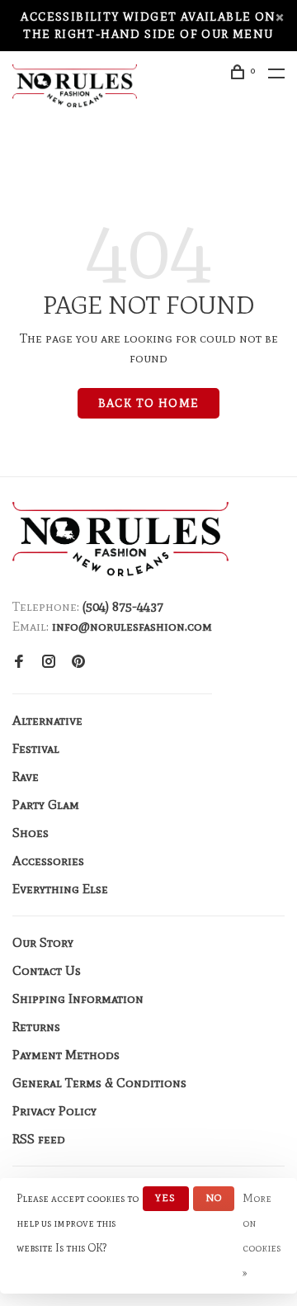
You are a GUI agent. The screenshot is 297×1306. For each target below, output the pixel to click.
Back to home (149, 403)
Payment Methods (66, 1054)
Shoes (30, 832)
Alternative (47, 720)
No (213, 1198)
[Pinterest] (78, 662)
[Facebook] (19, 662)
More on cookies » (261, 1235)
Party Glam (45, 804)
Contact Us (46, 970)
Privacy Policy (54, 1111)
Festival (35, 748)
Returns (36, 1026)
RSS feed (38, 1139)
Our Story (42, 942)
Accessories (48, 860)
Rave (25, 776)
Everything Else (60, 889)
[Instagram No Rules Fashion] (48, 662)
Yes (166, 1198)
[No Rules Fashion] (120, 539)
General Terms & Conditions (99, 1083)
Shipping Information (78, 998)
